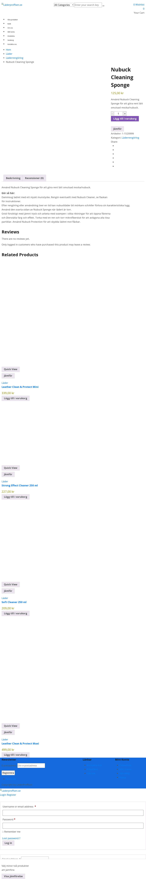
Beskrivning (13, 178)
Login (3, 794)
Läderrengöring (130, 137)
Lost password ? (11, 838)
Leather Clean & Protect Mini (20, 387)
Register (11, 794)
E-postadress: (9, 765)
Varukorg (124, 773)
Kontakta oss (94, 765)
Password (9, 819)
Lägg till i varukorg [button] (15, 398)
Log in (8, 843)
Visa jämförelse (13, 876)
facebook (11, 779)
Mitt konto (125, 769)
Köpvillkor (92, 769)
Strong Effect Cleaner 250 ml (20, 485)
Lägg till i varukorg (124, 118)
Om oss (91, 773)
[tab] (13, 178)
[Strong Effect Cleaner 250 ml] (34, 433)
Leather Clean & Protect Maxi (20, 743)
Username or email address (19, 806)
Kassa (122, 777)
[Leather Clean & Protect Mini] (55, 313)
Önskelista (125, 765)
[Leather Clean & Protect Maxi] (55, 669)
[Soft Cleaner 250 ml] (43, 540)
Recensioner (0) (34, 178)
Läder (5, 382)
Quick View (10, 369)
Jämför (8, 375)
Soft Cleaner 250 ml (14, 602)
